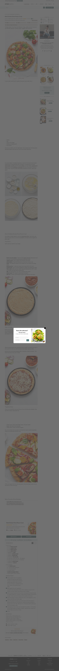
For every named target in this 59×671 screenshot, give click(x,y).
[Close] (45, 328)
